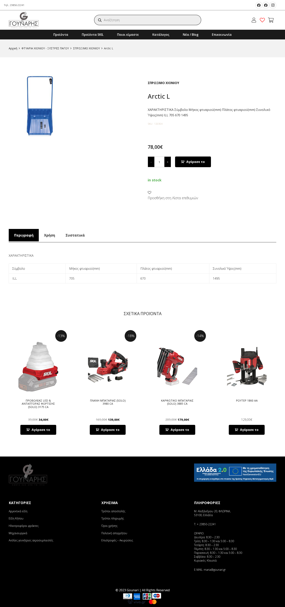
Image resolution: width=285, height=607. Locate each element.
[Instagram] (272, 5)
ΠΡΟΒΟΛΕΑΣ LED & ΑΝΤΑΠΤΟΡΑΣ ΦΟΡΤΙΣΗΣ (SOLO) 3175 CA (38, 404)
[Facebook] (258, 5)
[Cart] (270, 20)
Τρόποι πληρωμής (112, 518)
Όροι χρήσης (109, 526)
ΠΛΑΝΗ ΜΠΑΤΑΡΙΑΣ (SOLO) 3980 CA (108, 402)
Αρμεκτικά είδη (18, 511)
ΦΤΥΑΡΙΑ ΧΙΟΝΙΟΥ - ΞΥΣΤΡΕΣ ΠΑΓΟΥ (45, 48)
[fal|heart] (263, 20)
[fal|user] (255, 20)
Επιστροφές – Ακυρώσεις (117, 540)
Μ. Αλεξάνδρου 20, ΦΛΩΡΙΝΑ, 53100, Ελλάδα (212, 513)
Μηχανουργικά (18, 533)
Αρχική (13, 48)
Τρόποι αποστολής (113, 511)
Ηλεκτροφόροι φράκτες (24, 526)
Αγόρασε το (195, 162)
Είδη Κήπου (16, 518)
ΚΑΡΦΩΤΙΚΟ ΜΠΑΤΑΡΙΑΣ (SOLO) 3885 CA (177, 402)
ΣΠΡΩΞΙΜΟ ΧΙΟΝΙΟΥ (86, 48)
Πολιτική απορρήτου (114, 533)
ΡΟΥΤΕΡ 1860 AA (247, 400)
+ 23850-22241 (206, 524)
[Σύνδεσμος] (24, 20)
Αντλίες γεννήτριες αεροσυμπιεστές (31, 540)
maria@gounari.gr (215, 569)
